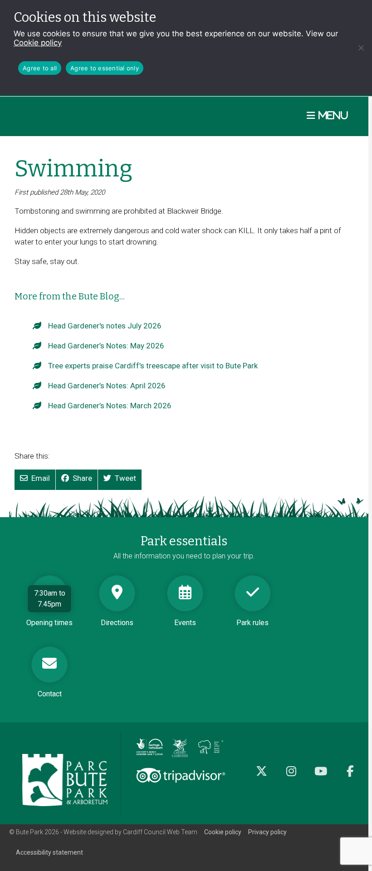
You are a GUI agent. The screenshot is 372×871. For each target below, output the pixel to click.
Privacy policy (267, 832)
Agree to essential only (104, 68)
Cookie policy (38, 42)
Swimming (73, 169)
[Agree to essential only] (360, 47)
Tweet (125, 478)
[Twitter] (261, 776)
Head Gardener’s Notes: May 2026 (106, 345)
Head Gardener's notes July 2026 (105, 325)
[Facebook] (350, 776)
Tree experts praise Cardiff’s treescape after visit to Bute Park (153, 365)
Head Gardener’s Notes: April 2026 (107, 385)
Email (40, 478)
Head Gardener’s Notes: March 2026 (109, 405)
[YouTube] (320, 776)
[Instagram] (291, 776)
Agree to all (40, 68)
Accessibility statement (49, 852)
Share (82, 478)
